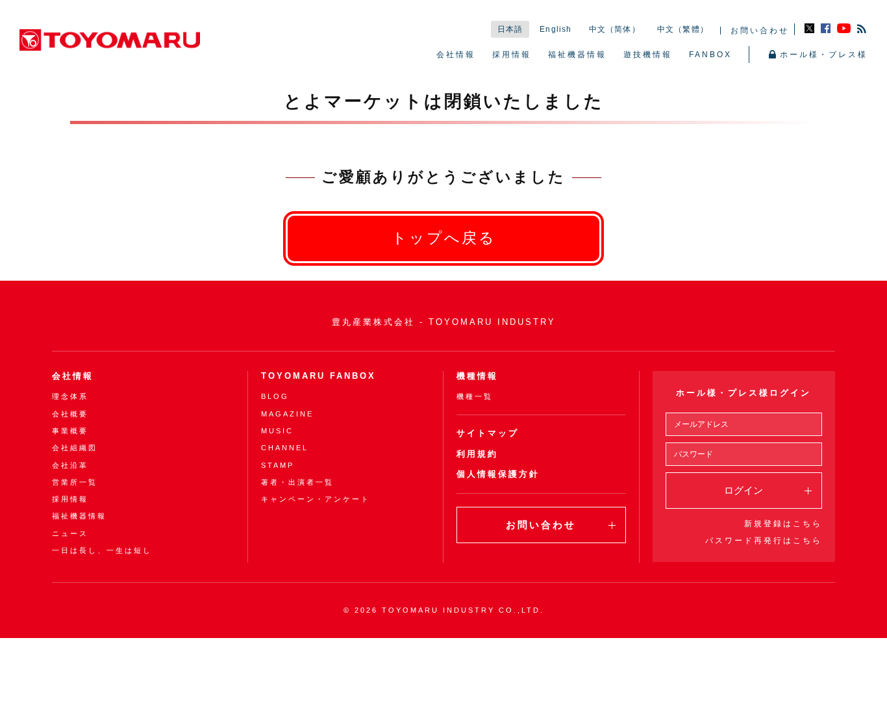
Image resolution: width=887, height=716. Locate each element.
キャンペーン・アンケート (315, 499)
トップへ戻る (444, 238)
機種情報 (477, 376)
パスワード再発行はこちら (763, 540)
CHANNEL (284, 448)
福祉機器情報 (577, 54)
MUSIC (277, 431)
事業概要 (70, 431)
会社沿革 (70, 465)
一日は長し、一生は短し (102, 550)
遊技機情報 (647, 54)
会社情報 (455, 54)
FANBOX (710, 54)
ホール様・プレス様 (824, 54)
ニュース (70, 533)
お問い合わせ (760, 30)
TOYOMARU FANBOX (318, 376)
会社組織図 (74, 448)
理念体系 (70, 396)
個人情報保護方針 (498, 474)
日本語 (510, 29)
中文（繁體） (682, 29)
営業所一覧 (74, 482)
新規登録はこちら (783, 523)
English (555, 29)
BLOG (275, 396)
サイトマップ (487, 433)
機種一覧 (474, 396)
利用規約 (477, 454)
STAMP (277, 465)
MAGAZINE (287, 414)
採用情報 (511, 54)
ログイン (743, 490)
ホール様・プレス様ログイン (743, 393)
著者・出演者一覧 (297, 482)
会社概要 (70, 414)
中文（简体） (614, 29)
